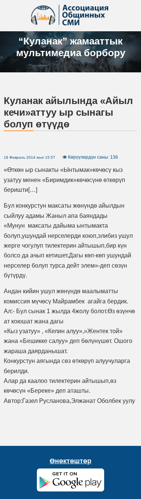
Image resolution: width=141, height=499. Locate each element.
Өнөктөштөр (70, 461)
